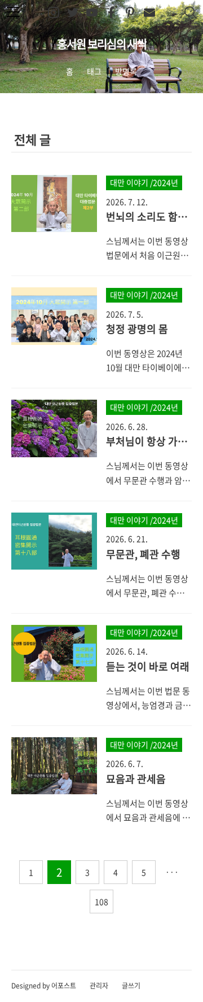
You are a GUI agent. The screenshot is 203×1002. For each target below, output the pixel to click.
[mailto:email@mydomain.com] (149, 12)
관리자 (99, 986)
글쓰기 (131, 986)
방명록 (126, 71)
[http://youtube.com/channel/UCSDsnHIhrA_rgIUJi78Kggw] (91, 12)
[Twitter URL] (72, 12)
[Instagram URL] (53, 12)
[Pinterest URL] (130, 12)
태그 (94, 71)
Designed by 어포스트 (43, 986)
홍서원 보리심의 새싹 (102, 44)
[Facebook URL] (111, 12)
